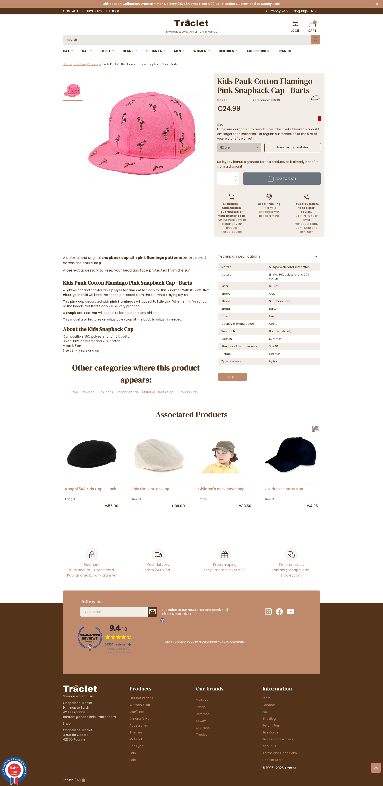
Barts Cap (165, 392)
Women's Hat (139, 705)
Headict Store (272, 760)
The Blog (113, 11)
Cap (75, 392)
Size (220, 124)
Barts (222, 100)
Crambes (203, 727)
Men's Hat (137, 712)
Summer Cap (187, 392)
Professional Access (277, 739)
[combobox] (239, 147)
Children (88, 392)
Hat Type (136, 746)
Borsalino (203, 714)
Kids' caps (105, 392)
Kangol (201, 707)
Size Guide (270, 732)
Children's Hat (140, 718)
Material (148, 392)
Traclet (201, 734)
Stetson (202, 700)
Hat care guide (231, 232)
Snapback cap (128, 392)
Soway (201, 721)
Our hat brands (141, 698)
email (307, 220)
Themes (135, 732)
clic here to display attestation (267, 641)
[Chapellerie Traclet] (191, 22)
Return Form (92, 11)
